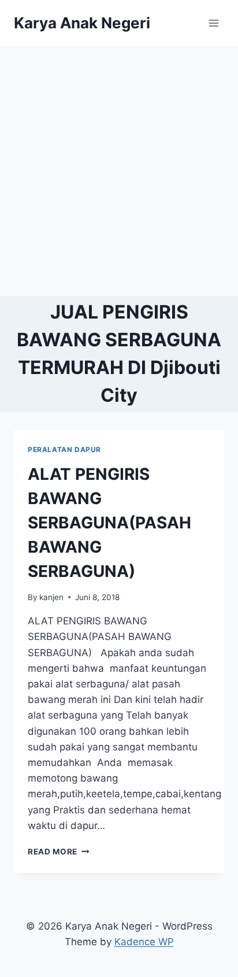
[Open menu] (213, 23)
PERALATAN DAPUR (64, 449)
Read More (59, 851)
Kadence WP (144, 942)
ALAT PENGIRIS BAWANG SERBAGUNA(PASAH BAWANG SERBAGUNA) (109, 522)
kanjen (51, 597)
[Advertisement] (119, 171)
